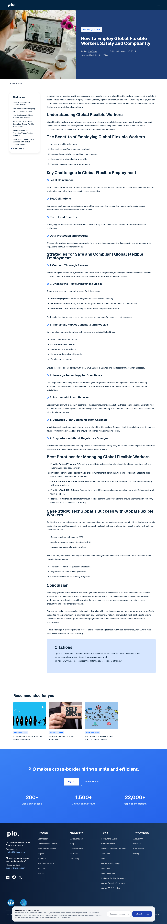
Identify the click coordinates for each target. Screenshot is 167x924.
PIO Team (92, 51)
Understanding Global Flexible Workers (22, 103)
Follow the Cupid (109, 839)
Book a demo (92, 781)
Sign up (71, 781)
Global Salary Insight (111, 863)
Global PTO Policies (110, 888)
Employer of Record (47, 849)
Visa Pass (105, 853)
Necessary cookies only (119, 914)
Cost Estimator (108, 844)
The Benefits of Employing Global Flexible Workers (24, 110)
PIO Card (42, 868)
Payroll (41, 853)
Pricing (41, 873)
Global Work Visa (46, 863)
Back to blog (18, 83)
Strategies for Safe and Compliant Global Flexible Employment (23, 124)
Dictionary (74, 858)
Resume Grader (108, 873)
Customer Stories (78, 849)
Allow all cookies (142, 914)
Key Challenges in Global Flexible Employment (23, 116)
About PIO (138, 839)
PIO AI (104, 858)
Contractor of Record (47, 844)
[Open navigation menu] (158, 4)
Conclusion (18, 148)
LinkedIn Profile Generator (113, 878)
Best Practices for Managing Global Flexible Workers (23, 132)
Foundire (42, 858)
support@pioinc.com (15, 868)
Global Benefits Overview (113, 883)
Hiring (136, 853)
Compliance (138, 849)
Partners (137, 844)
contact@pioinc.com (15, 852)
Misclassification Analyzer (113, 849)
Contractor (43, 839)
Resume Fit (106, 868)
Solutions (74, 853)
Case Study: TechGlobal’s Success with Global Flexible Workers (23, 141)
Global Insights (76, 839)
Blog (72, 844)
